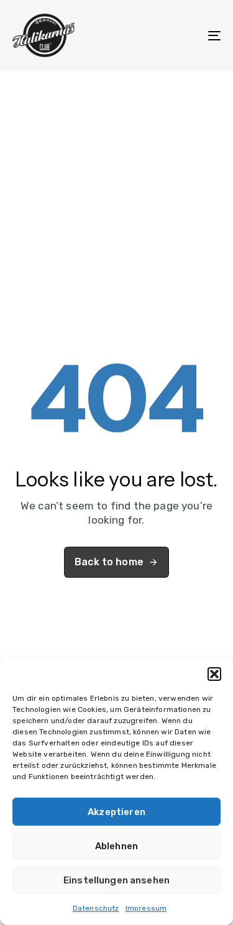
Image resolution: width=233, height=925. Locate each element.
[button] (214, 674)
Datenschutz (96, 908)
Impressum (146, 908)
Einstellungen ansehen (116, 880)
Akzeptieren (116, 812)
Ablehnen (116, 846)
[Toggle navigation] (186, 35)
